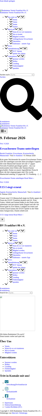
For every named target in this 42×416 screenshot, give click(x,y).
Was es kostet (10, 350)
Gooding (8, 367)
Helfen (7, 364)
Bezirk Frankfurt (6, 153)
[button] (18, 17)
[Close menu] (2, 220)
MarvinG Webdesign (19, 413)
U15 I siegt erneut (10, 187)
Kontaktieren (5, 124)
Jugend (2, 192)
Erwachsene (17, 153)
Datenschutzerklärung (13, 405)
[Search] (31, 293)
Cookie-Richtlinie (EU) (13, 407)
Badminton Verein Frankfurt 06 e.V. (13, 13)
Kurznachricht (28, 153)
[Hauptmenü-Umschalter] (3, 131)
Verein (7, 346)
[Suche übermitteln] (33, 75)
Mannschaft (4, 156)
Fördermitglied (10, 369)
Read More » (17, 178)
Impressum (9, 403)
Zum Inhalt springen (7, 1)
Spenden (8, 371)
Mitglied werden (11, 353)
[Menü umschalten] (22, 17)
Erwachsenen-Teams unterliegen (19, 148)
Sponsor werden (11, 362)
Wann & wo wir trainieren (14, 348)
